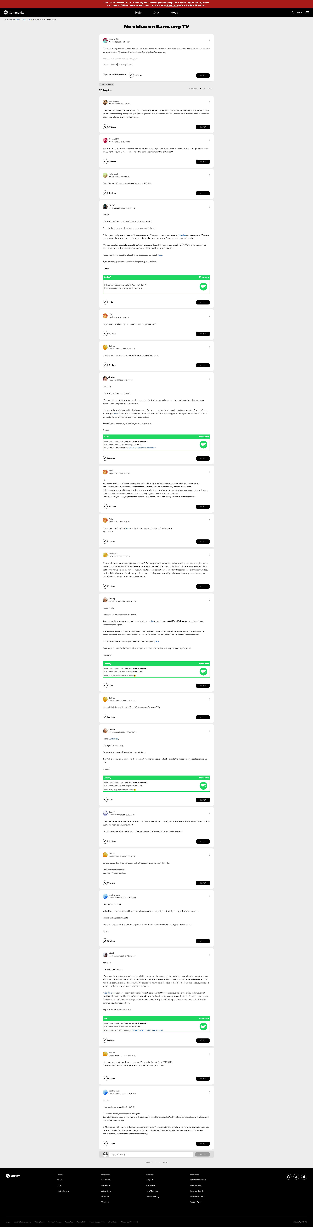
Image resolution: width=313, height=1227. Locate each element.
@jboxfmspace (109, 992)
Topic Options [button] (106, 84)
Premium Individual (198, 1179)
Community (16, 13)
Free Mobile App (153, 1191)
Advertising (106, 1191)
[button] (210, 40)
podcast (114, 65)
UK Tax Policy (112, 1222)
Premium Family (197, 1191)
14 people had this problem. (115, 74)
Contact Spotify (152, 1196)
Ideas (174, 13)
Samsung (123, 65)
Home (17, 19)
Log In (299, 12)
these (116, 413)
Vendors (105, 1202)
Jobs (59, 1185)
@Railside (114, 738)
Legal (8, 1222)
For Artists (105, 1179)
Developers (106, 1185)
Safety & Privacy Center (22, 1222)
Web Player (151, 1185)
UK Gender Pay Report (129, 1222)
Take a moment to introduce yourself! (142, 447)
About (59, 1179)
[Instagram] (288, 1177)
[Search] (292, 12)
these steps (172, 5)
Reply (203, 75)
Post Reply (202, 1154)
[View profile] (105, 40)
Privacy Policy (39, 1222)
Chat (156, 13)
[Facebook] (304, 1177)
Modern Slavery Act (97, 1222)
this (152, 621)
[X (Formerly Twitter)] (296, 1177)
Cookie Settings (54, 1222)
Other (30, 19)
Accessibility (81, 1222)
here (160, 255)
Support (149, 1179)
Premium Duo (196, 1185)
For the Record (63, 1191)
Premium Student (197, 1196)
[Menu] (307, 12)
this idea (182, 234)
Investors (105, 1196)
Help (138, 13)
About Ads (69, 1222)
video (131, 65)
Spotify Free (195, 1202)
